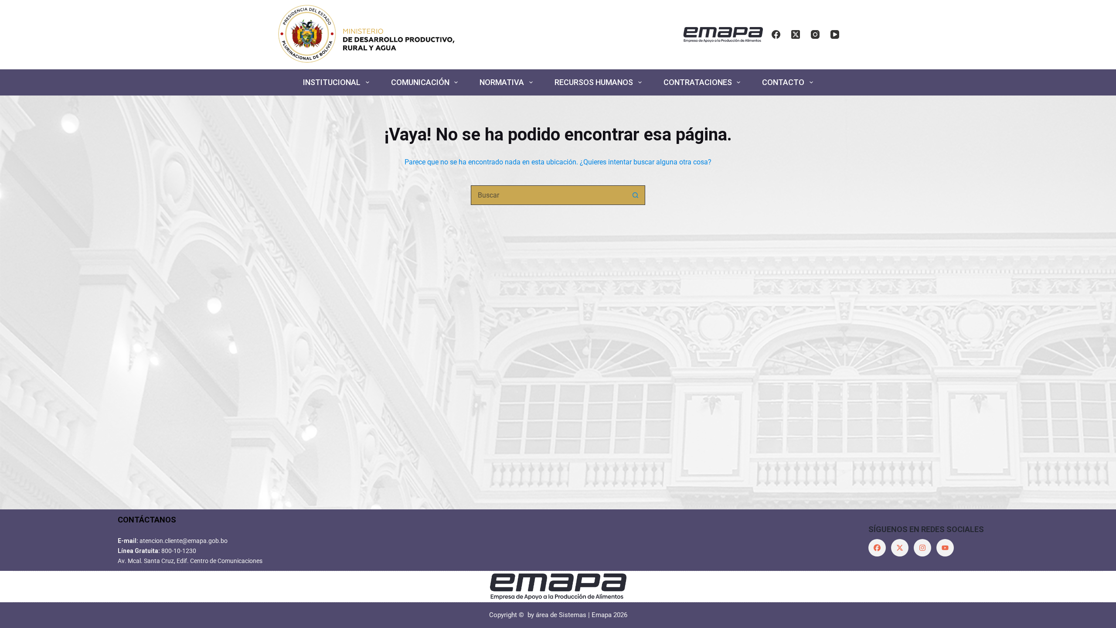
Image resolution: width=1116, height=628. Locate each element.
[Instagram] (815, 34)
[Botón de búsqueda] (635, 195)
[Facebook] (776, 34)
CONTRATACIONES (697, 82)
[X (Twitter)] (795, 34)
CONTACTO (783, 82)
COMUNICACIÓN (420, 82)
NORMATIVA (502, 82)
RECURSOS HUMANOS (594, 82)
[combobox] (548, 195)
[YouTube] (834, 34)
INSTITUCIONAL (332, 82)
